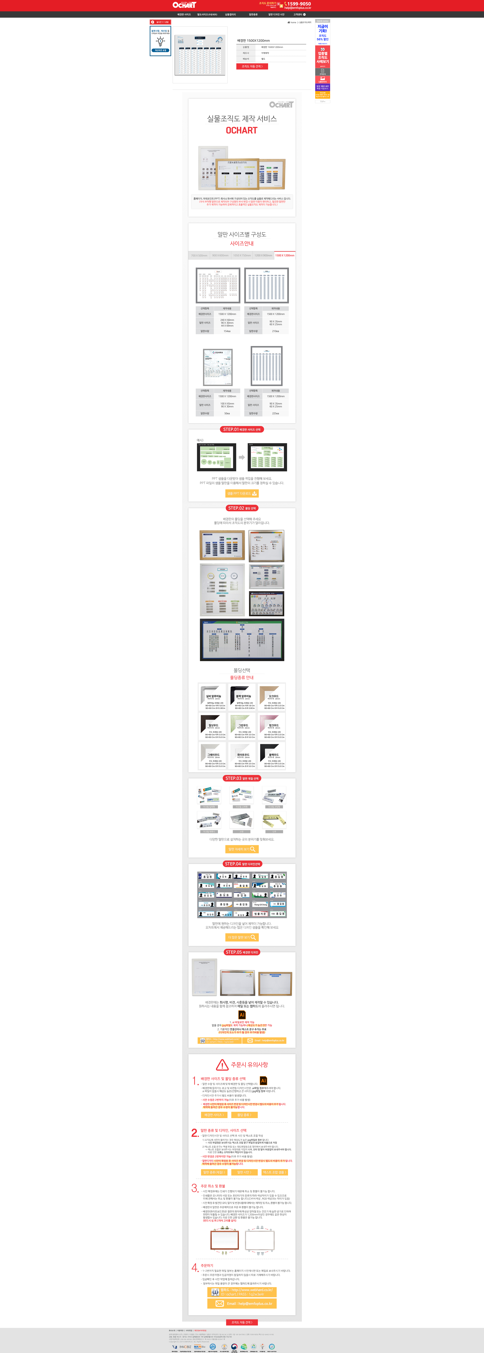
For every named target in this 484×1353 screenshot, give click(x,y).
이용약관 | (181, 1330)
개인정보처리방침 (200, 1330)
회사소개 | (173, 1330)
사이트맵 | (190, 1330)
